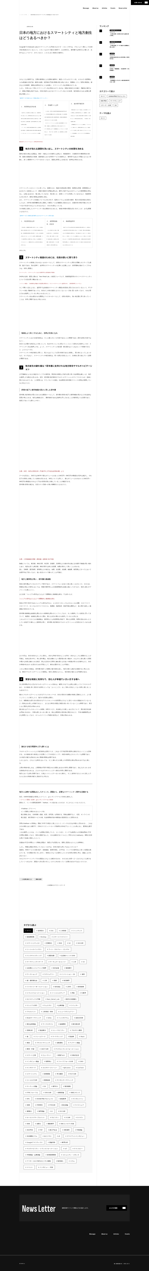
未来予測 (104, 101)
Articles (104, 8)
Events (113, 8)
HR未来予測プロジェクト (117, 96)
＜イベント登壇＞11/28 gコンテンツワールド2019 (36, 800)
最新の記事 (38, 879)
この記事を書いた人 (27, 879)
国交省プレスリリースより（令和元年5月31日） (31, 141)
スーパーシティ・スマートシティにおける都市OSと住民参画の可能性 (37, 272)
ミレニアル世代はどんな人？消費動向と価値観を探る (36, 599)
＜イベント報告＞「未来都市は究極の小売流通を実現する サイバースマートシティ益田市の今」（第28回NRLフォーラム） (50, 283)
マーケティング (115, 101)
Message (86, 8)
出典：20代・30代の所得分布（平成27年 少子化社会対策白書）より (41, 471)
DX (116, 105)
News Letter (123, 8)
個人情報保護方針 (118, 1263)
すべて (103, 96)
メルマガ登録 (113, 1208)
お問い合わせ (138, 2)
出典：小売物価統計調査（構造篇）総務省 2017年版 (36, 559)
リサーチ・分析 (106, 105)
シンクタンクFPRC (23, 14)
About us (95, 8)
